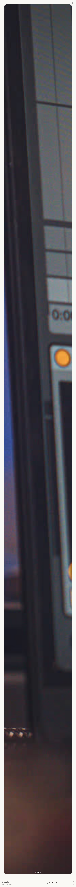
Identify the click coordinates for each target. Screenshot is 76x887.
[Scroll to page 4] (40, 872)
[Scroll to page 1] (36, 872)
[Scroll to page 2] (37, 872)
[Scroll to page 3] (38, 872)
